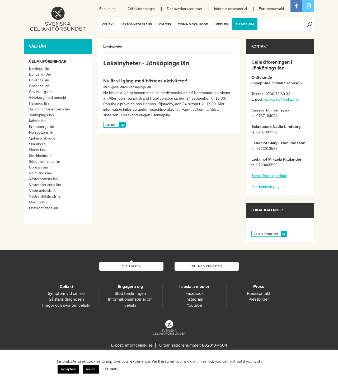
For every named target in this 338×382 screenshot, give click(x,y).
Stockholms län (41, 155)
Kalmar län (37, 121)
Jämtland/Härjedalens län (49, 109)
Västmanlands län (43, 190)
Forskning (107, 9)
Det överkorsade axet (184, 9)
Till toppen (131, 266)
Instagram (194, 299)
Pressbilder (258, 299)
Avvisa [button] (91, 369)
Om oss (165, 24)
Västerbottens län (43, 179)
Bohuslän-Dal (40, 74)
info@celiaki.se (139, 345)
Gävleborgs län (41, 92)
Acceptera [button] (68, 369)
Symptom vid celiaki (66, 293)
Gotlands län (39, 86)
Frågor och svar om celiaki (66, 305)
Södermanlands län (44, 161)
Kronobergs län (41, 126)
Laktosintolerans (136, 24)
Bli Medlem (245, 24)
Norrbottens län (42, 132)
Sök (310, 24)
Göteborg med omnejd (47, 97)
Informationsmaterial (230, 9)
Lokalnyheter (112, 46)
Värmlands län (40, 173)
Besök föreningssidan (269, 176)
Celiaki (108, 24)
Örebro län (38, 202)
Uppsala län (38, 167)
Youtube (194, 305)
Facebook (296, 6)
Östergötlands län (43, 208)
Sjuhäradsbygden (43, 138)
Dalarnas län (39, 80)
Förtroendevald (271, 9)
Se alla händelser (266, 234)
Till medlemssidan (206, 266)
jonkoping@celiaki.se (281, 99)
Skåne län (37, 150)
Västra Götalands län (46, 196)
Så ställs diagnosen (66, 299)
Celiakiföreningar (141, 9)
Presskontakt (258, 293)
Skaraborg (37, 144)
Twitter (308, 6)
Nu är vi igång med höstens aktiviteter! (145, 81)
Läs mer (111, 125)
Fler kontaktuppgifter (268, 186)
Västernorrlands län (45, 185)
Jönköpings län (41, 115)
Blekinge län (39, 68)
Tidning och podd (193, 24)
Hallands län (39, 103)
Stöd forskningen (130, 293)
